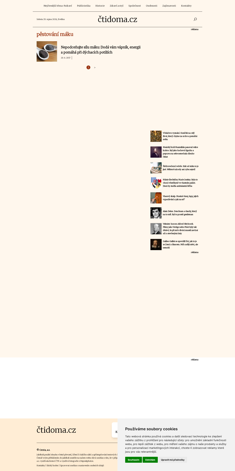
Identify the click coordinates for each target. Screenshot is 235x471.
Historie (100, 5)
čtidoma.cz (117, 19)
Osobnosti (151, 5)
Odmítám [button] (150, 459)
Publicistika (83, 5)
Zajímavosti (169, 5)
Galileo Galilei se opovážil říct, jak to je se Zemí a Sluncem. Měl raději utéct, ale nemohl (180, 244)
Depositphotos (86, 461)
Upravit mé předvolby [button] (172, 459)
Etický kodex (52, 465)
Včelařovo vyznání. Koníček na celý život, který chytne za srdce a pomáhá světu (180, 136)
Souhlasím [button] (133, 459)
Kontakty (186, 5)
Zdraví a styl (116, 5)
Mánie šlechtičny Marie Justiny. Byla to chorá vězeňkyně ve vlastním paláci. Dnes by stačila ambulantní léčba (180, 182)
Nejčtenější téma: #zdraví (58, 5)
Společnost (135, 5)
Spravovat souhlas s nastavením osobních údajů (82, 465)
